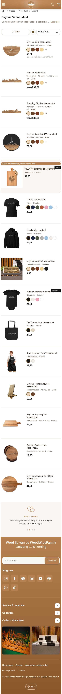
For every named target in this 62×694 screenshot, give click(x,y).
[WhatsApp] (5, 587)
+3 (46, 142)
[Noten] (33, 394)
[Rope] (33, 361)
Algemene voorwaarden (36, 665)
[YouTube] (40, 578)
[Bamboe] (42, 49)
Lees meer (55, 22)
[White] (55, 207)
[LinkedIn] (31, 578)
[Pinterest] (49, 578)
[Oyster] (33, 330)
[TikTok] (14, 587)
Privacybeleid (8, 670)
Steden (19, 665)
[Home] (4, 11)
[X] (23, 578)
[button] (27, 529)
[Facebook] (14, 578)
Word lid (52, 560)
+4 (46, 49)
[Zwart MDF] (46, 269)
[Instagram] (5, 578)
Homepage (7, 665)
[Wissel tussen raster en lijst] (32, 31)
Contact (21, 670)
